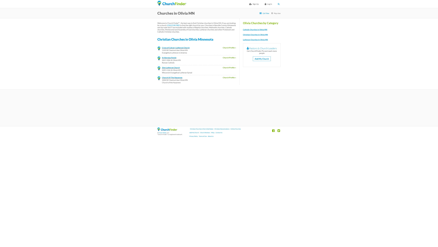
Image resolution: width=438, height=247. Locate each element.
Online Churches (236, 129)
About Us (211, 136)
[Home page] (171, 3)
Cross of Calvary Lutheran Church (176, 48)
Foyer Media (162, 133)
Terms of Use (203, 136)
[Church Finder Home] (167, 130)
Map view (277, 13)
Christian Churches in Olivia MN (255, 35)
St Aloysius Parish (169, 57)
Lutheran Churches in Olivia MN (255, 40)
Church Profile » (229, 48)
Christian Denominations (221, 129)
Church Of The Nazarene (172, 77)
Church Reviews (205, 132)
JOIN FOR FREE (173, 25)
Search (279, 4)
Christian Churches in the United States (201, 129)
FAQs (212, 132)
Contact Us (219, 132)
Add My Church (262, 59)
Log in (269, 4)
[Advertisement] (219, 108)
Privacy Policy (193, 136)
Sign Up (256, 4)
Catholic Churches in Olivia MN (255, 30)
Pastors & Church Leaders (263, 48)
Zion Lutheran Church (171, 67)
